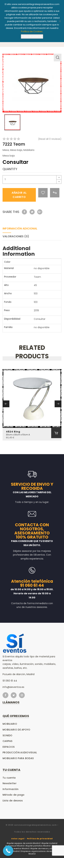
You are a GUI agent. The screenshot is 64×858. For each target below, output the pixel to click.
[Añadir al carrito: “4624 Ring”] (56, 433)
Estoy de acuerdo (32, 36)
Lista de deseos (13, 800)
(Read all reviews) (49, 139)
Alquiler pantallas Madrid (38, 845)
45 (35, 285)
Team (37, 277)
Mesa (6, 150)
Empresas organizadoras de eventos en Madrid (40, 852)
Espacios (9, 747)
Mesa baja (16, 150)
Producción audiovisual (20, 752)
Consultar (39, 319)
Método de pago (13, 794)
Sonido (7, 735)
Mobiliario (28, 150)
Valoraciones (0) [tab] (16, 236)
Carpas (7, 741)
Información (10, 789)
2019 (36, 310)
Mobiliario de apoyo (16, 729)
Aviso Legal (17, 838)
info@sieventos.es (13, 687)
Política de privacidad (40, 838)
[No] (59, 21)
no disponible (41, 268)
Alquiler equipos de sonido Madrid (23, 843)
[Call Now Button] (8, 851)
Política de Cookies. (32, 31)
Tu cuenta (9, 777)
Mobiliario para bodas (18, 758)
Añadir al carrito (19, 195)
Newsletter (10, 783)
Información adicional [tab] (20, 228)
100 (36, 293)
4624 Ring (13, 431)
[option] (32, 83)
